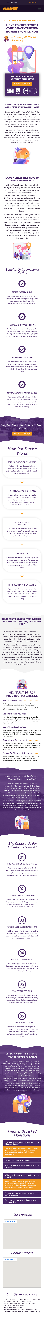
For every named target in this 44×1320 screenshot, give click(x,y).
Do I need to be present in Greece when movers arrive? (20, 1201)
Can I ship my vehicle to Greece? (17, 1160)
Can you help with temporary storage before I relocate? (19, 1194)
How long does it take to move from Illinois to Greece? (19, 1143)
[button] (39, 8)
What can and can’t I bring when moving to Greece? (21, 1166)
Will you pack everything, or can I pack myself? (20, 1176)
